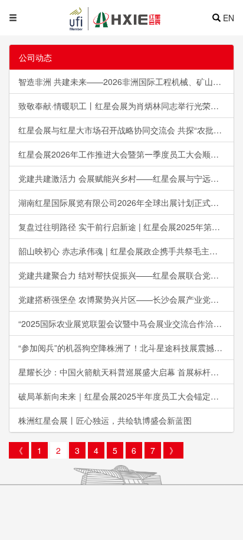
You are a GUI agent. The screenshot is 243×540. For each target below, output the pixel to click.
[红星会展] (136, 18)
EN (228, 18)
